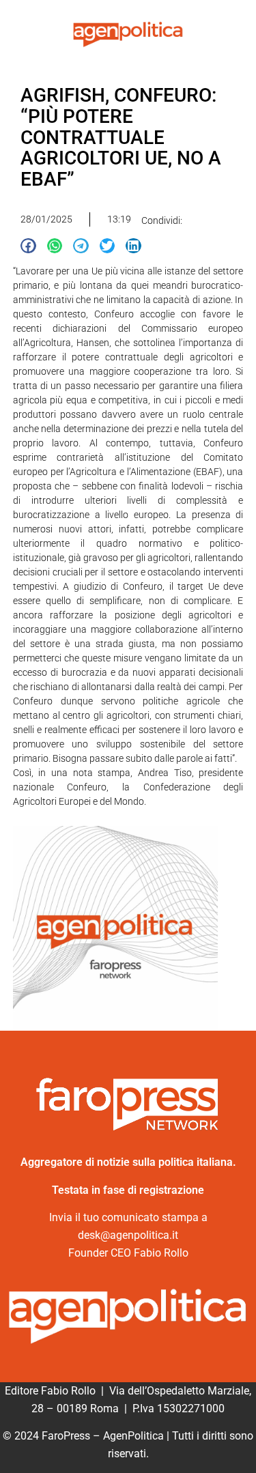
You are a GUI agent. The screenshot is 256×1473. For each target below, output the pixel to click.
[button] (28, 246)
